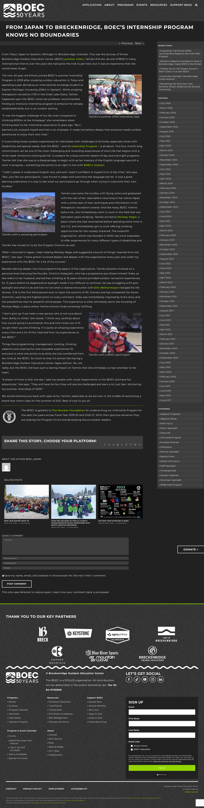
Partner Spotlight (169, 452)
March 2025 (166, 150)
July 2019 (165, 386)
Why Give (94, 710)
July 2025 (165, 136)
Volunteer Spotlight (171, 480)
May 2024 (165, 174)
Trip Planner (55, 706)
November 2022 (168, 245)
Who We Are (55, 739)
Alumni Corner (140, 745)
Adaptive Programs (170, 414)
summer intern (74, 59)
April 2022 (165, 278)
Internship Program (84, 146)
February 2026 (168, 113)
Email (131, 707)
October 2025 (167, 122)
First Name (134, 718)
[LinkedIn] (160, 679)
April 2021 (165, 329)
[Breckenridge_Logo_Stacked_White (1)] (43, 628)
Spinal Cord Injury (169, 461)
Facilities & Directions (60, 702)
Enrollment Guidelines (61, 714)
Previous (127, 43)
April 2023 (165, 226)
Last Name (134, 730)
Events (12, 736)
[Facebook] (129, 679)
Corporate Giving (97, 722)
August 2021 (167, 311)
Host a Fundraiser (18, 754)
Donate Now (95, 702)
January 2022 (167, 292)
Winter (12, 702)
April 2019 (165, 395)
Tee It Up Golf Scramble (17, 748)
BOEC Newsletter (142, 749)
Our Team (54, 751)
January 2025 (167, 155)
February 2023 (168, 235)
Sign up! (161, 768)
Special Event (167, 456)
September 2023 (169, 207)
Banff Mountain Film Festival (21, 742)
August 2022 (167, 259)
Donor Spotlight (168, 428)
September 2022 (169, 254)
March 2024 (166, 183)
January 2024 (167, 193)
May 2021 (165, 325)
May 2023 (165, 221)
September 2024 (169, 164)
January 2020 (167, 381)
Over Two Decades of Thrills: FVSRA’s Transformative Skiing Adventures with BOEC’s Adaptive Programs (70, 523)
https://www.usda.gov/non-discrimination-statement (48, 802)
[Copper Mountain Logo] (57, 647)
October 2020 (167, 353)
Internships (15, 718)
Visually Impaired (169, 475)
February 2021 (168, 339)
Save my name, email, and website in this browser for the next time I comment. (55, 575)
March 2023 (166, 230)
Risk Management (58, 718)
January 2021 (167, 344)
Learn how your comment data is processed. (81, 592)
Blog (51, 743)
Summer (13, 706)
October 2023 (167, 202)
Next (138, 43)
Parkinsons (166, 447)
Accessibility (79, 789)
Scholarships (55, 710)
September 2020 (169, 358)
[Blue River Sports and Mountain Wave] (102, 650)
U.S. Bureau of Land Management (74, 800)
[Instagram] (153, 679)
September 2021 (169, 306)
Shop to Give (95, 718)
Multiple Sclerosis (169, 442)
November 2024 (168, 160)
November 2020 (168, 348)
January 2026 (167, 117)
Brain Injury (166, 423)
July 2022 (165, 263)
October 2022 (167, 249)
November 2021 (168, 296)
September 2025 (169, 127)
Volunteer (14, 714)
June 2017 (165, 400)
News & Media (56, 747)
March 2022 (166, 282)
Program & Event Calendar (22, 731)
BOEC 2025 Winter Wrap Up (16, 521)
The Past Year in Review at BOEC (113, 521)
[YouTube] (145, 679)
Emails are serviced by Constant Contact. (167, 761)
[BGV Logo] (152, 647)
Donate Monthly (97, 706)
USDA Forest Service (134, 798)
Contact (53, 735)
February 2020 (168, 377)
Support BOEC (95, 698)
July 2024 (165, 169)
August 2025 (167, 131)
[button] (196, 5)
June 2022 (166, 268)
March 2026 (166, 108)
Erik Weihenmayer (106, 287)
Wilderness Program (171, 485)
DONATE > (190, 549)
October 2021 (167, 301)
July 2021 (165, 315)
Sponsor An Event (18, 758)
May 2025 (165, 141)
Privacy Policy (32, 789)
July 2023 (165, 212)
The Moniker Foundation (68, 410)
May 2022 (165, 273)
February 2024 (168, 188)
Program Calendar (18, 710)
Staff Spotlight (168, 466)
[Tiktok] (137, 679)
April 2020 (165, 372)
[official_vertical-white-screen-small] (166, 628)
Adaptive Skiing (168, 419)
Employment (55, 755)
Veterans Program (18, 722)
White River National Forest (151, 798)
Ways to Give (95, 714)
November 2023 (168, 197)
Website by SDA (191, 792)
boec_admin (33, 459)
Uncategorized (168, 471)
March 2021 (166, 334)
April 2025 (165, 146)
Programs (12, 698)
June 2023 (166, 216)
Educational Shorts (59, 722)
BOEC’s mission (94, 165)
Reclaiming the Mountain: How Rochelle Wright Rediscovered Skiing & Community (179, 87)
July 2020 (165, 362)
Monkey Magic (127, 217)
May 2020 (165, 367)
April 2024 (165, 179)
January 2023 (167, 240)
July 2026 (165, 103)
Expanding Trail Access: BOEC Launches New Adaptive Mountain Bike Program (179, 54)
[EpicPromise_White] (117, 628)
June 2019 (165, 391)
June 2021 (165, 320)
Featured (165, 433)
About (50, 731)
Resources (53, 698)
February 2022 (168, 287)
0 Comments (24, 523)
